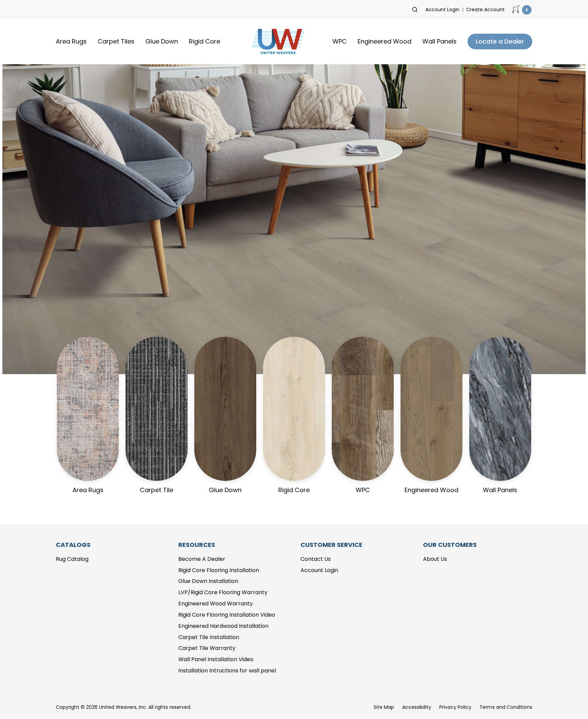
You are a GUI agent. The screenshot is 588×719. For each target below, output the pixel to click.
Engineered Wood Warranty (215, 603)
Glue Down (161, 41)
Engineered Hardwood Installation (223, 626)
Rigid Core (204, 41)
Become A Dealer (201, 559)
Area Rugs (71, 41)
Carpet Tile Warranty (206, 648)
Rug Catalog (72, 559)
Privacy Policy (455, 707)
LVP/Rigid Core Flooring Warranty (222, 592)
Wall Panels (439, 41)
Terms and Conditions (505, 707)
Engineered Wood (384, 41)
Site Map (384, 707)
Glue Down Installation (208, 581)
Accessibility (416, 707)
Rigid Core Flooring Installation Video (226, 615)
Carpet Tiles (116, 41)
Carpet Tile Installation (208, 637)
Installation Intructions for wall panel (227, 670)
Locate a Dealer (500, 41)
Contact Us (315, 559)
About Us (435, 559)
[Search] (415, 9)
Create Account (485, 9)
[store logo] (276, 41)
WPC (339, 41)
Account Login (442, 9)
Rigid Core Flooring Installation (218, 570)
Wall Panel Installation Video (216, 659)
